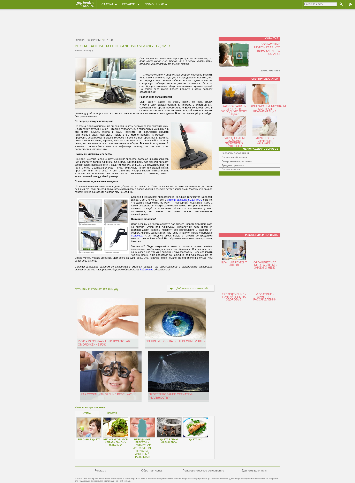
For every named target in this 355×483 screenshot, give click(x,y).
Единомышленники (254, 470)
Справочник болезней (235, 157)
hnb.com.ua (146, 269)
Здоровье (94, 40)
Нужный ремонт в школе (234, 264)
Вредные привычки (233, 165)
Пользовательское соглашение (203, 470)
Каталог (128, 4)
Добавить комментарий (192, 288)
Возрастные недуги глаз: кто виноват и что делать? (267, 49)
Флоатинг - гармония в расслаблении (264, 297)
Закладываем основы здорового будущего (234, 142)
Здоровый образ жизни (235, 153)
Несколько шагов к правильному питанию (115, 442)
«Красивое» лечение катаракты (265, 140)
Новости (112, 413)
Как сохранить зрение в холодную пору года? (234, 110)
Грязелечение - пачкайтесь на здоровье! (234, 297)
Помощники (154, 4)
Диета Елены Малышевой (169, 441)
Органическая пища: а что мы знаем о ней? (265, 265)
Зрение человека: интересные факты (175, 341)
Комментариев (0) (84, 50)
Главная (80, 40)
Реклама (100, 470)
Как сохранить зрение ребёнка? (106, 394)
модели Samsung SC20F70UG (184, 199)
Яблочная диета (88, 439)
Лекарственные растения (237, 161)
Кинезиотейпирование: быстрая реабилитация (269, 109)
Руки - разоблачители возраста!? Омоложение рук (104, 343)
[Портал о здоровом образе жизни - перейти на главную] (85, 7)
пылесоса (137, 235)
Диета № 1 (196, 439)
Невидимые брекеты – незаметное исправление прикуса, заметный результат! (142, 448)
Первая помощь (231, 169)
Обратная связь (152, 470)
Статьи (107, 4)
